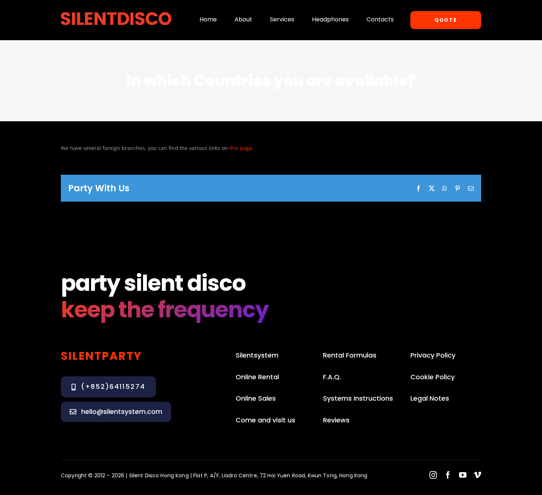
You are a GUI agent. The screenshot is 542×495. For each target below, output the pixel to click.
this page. (242, 147)
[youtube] (462, 475)
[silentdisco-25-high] (116, 14)
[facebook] (448, 475)
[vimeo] (477, 475)
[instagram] (433, 475)
